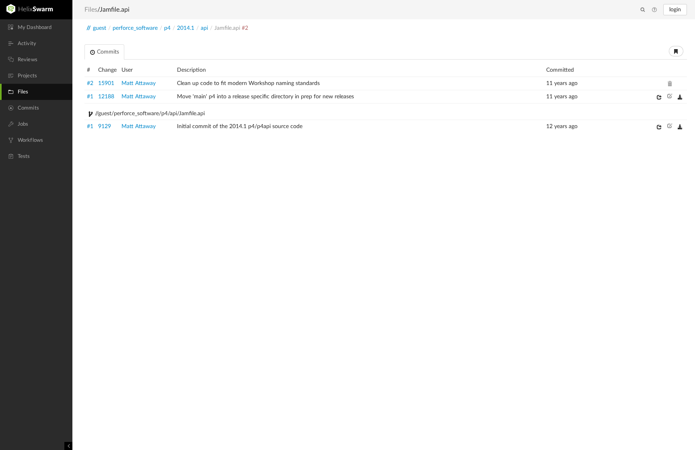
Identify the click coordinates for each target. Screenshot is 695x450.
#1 (90, 97)
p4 (167, 28)
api (204, 28)
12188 (106, 97)
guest (99, 28)
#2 (90, 83)
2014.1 (185, 28)
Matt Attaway (138, 83)
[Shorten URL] (676, 51)
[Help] (654, 10)
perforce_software (135, 28)
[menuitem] (36, 27)
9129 (104, 126)
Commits (107, 52)
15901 (106, 83)
